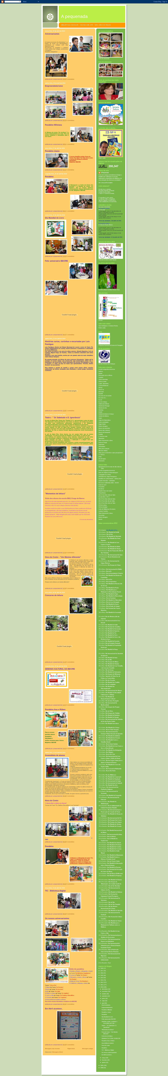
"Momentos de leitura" (55, 494)
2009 (102, 1065)
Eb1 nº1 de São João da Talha (107, 495)
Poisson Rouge (103, 442)
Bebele (100, 373)
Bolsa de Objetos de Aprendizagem (108, 472)
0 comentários (70, 79)
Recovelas (101, 515)
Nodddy (101, 434)
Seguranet (101, 444)
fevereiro (104, 1060)
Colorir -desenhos (103, 383)
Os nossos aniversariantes (57, 918)
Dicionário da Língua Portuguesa (108, 476)
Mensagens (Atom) (57, 1052)
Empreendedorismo (54, 86)
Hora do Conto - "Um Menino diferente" (63, 557)
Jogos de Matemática (104, 420)
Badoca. (101, 371)
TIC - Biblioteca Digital (55, 891)
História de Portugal (104, 406)
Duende (101, 393)
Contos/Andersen (103, 385)
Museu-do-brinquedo (104, 432)
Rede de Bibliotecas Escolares (107, 509)
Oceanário (101, 486)
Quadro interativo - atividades (107, 480)
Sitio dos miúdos (103, 450)
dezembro (105, 989)
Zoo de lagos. (102, 458)
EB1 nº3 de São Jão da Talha (107, 501)
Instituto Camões (103, 511)
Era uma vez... (103, 397)
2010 (102, 987)
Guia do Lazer (102, 484)
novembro (105, 991)
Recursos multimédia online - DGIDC (109, 482)
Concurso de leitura (54, 595)
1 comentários (70, 144)
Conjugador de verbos (105, 474)
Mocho (100, 519)
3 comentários (70, 1004)
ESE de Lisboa (103, 505)
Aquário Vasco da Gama (105, 491)
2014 (102, 977)
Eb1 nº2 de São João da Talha (107, 499)
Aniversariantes (52, 34)
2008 (102, 1067)
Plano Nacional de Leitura (106, 440)
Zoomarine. (102, 460)
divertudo (101, 391)
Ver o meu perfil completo (105, 182)
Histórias (101, 410)
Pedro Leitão (102, 328)
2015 (102, 975)
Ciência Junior (102, 381)
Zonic (100, 456)
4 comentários (70, 552)
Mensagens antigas (87, 1048)
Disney (100, 387)
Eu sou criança (103, 402)
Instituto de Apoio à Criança (106, 414)
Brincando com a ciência (105, 375)
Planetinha (101, 438)
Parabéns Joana (52, 151)
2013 (102, 980)
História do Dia (103, 408)
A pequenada (74, 16)
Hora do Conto (51, 800)
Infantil (100, 412)
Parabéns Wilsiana (53, 125)
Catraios (101, 377)
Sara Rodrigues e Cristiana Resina (108, 325)
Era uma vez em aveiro (105, 395)
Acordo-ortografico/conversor (107, 369)
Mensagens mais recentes (52, 1048)
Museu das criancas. (104, 430)
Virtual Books (102, 493)
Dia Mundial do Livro (54, 218)
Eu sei (100, 399)
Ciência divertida (103, 379)
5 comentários (70, 489)
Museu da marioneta (104, 428)
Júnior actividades (104, 422)
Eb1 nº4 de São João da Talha (107, 503)
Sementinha (102, 446)
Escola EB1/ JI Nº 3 (104, 497)
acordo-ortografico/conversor (107, 470)
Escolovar (101, 488)
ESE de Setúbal (103, 507)
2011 (102, 984)
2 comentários (70, 170)
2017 (102, 970)
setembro (105, 996)
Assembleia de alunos (55, 755)
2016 (102, 973)
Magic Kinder (102, 424)
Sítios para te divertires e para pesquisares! (111, 452)
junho (103, 998)
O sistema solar (103, 436)
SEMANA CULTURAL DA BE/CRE (60, 669)
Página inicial (71, 1048)
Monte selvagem (103, 426)
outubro (104, 993)
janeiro (104, 1062)
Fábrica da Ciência (104, 403)
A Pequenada (105, 172)
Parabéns (49, 177)
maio (103, 1000)
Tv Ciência (101, 454)
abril (103, 1003)
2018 (102, 968)
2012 (102, 982)
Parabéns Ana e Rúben (55, 709)
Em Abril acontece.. (54, 1009)
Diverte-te (101, 389)
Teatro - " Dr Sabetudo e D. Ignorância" (63, 417)
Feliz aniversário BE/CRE (56, 261)
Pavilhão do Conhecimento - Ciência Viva (110, 478)
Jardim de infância (104, 416)
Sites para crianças (104, 448)
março (104, 1057)
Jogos (100, 418)
